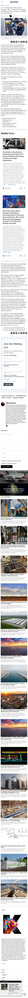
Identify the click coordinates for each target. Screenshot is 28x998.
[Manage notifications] (24, 995)
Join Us (3, 972)
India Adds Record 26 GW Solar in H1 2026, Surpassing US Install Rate (11, 657)
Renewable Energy (18, 397)
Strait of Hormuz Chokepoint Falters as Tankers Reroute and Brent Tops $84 (13, 684)
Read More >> (4, 963)
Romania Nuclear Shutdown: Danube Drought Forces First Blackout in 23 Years (14, 899)
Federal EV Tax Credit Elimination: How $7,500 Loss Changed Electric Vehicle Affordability (14, 820)
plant (13, 97)
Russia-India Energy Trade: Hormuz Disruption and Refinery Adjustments (13, 518)
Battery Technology (8, 396)
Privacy (3, 979)
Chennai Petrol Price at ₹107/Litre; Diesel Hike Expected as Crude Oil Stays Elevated (12, 766)
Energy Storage (6, 397)
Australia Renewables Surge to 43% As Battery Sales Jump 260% (14, 873)
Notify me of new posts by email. (9, 463)
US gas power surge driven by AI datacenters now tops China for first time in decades (13, 630)
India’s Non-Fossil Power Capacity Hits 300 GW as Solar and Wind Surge (13, 738)
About (3, 970)
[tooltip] (11, 42)
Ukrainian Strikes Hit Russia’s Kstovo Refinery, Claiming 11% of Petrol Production (12, 575)
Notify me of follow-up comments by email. (11, 461)
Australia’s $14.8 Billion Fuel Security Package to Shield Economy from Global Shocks (13, 711)
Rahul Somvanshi (15, 16)
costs (2, 269)
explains (3, 104)
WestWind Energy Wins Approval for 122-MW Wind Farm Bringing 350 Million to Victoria (13, 792)
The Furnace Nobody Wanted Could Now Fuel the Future (13, 846)
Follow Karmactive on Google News (14, 329)
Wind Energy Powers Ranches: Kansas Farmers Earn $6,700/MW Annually (14, 603)
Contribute (4, 975)
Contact (3, 977)
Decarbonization (21, 396)
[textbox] (14, 949)
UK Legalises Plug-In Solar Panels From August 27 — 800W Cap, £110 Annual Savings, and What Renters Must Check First (14, 547)
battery (7, 56)
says (19, 72)
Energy (3, 5)
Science (7, 5)
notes (17, 286)
